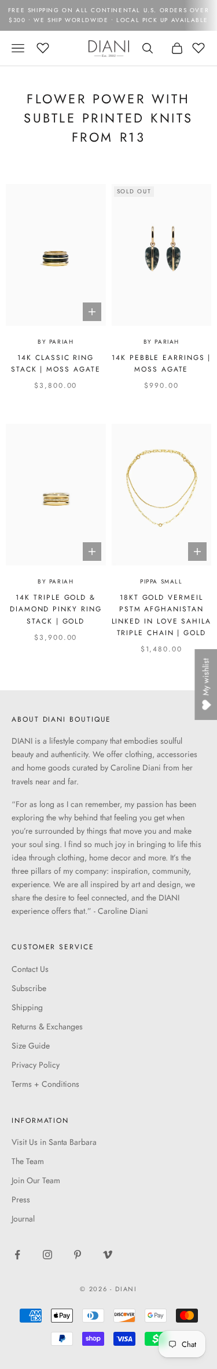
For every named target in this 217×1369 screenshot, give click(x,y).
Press (21, 1199)
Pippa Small (161, 581)
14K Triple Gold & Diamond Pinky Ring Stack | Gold (56, 609)
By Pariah (55, 341)
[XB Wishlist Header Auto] (43, 46)
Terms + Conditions (45, 1084)
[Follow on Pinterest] (77, 1254)
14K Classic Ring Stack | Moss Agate (56, 363)
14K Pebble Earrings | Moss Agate (161, 363)
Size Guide (31, 1045)
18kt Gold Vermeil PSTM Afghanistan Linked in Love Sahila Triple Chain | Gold (161, 615)
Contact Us (30, 969)
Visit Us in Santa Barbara (54, 1142)
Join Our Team (36, 1180)
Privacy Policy (36, 1065)
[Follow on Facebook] (17, 1254)
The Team (28, 1161)
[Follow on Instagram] (47, 1254)
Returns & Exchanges (47, 1026)
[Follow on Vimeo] (107, 1254)
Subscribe (29, 988)
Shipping (27, 1007)
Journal (23, 1218)
